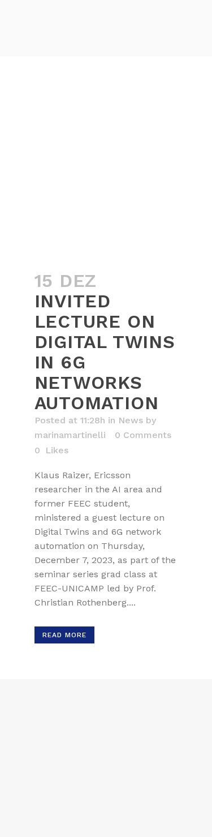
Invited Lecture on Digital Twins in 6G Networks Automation (104, 352)
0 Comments (143, 435)
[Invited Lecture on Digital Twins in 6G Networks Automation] (106, 210)
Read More (64, 635)
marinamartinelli (70, 435)
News (130, 420)
